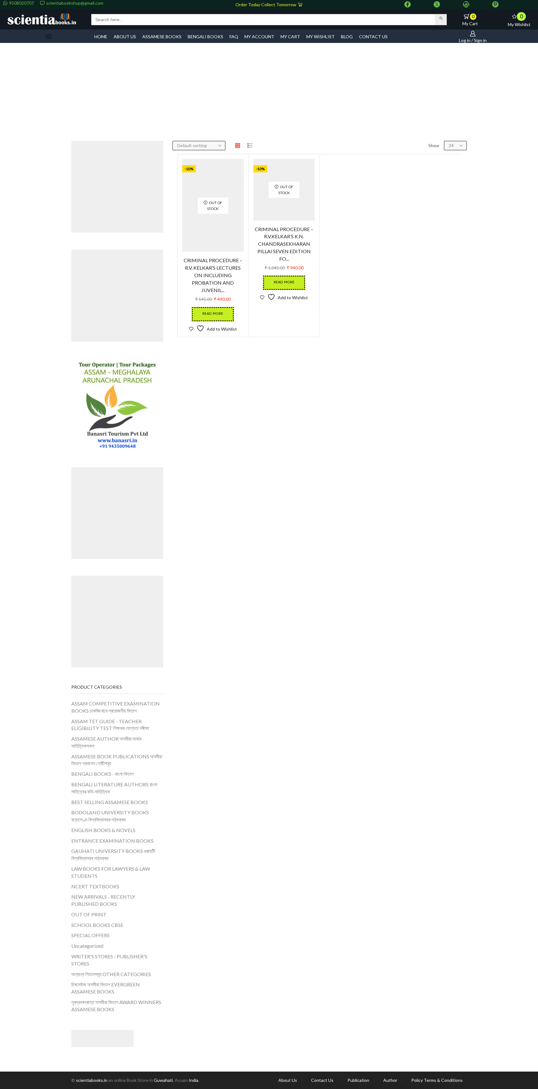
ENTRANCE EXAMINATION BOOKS (112, 841)
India (193, 1080)
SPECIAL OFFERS (90, 935)
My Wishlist (320, 36)
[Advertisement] (269, 94)
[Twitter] (437, 4)
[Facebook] (407, 4)
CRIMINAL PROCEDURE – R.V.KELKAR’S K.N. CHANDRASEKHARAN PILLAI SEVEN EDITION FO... (284, 267)
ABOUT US (125, 36)
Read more (212, 313)
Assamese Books (162, 36)
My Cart (290, 36)
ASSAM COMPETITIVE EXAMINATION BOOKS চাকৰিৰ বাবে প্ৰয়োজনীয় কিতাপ (115, 707)
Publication (358, 1080)
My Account (259, 36)
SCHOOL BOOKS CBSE (97, 925)
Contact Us (322, 1080)
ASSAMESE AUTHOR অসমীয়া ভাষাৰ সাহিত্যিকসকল (106, 742)
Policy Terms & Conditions (437, 1080)
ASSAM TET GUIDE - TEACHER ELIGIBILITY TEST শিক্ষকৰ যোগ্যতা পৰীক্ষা (110, 724)
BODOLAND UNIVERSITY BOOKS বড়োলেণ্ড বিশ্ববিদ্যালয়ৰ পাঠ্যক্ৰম (110, 815)
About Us (287, 1080)
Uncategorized (87, 946)
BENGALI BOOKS (205, 36)
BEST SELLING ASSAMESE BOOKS (109, 802)
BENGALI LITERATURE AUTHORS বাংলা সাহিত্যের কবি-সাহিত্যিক (114, 787)
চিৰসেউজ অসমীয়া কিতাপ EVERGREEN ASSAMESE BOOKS (105, 987)
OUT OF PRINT (88, 914)
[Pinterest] (495, 4)
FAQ (233, 36)
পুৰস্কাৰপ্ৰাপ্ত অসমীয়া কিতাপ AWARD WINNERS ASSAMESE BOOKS (116, 1005)
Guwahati (163, 1080)
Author (390, 1080)
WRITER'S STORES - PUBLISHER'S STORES (109, 959)
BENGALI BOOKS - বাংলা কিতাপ (102, 774)
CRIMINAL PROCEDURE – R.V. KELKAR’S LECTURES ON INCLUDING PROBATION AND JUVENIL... (213, 275)
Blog (347, 36)
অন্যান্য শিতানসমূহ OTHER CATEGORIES (111, 974)
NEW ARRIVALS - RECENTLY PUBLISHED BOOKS (103, 900)
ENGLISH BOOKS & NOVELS (103, 830)
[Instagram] (466, 4)
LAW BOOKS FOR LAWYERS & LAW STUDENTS (110, 872)
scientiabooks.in (91, 1080)
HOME (100, 36)
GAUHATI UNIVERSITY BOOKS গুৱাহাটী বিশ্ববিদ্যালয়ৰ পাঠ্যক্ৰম (113, 854)
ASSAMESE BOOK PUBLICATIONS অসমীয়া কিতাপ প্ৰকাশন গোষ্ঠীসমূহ (116, 759)
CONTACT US (373, 36)
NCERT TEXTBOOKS (95, 886)
